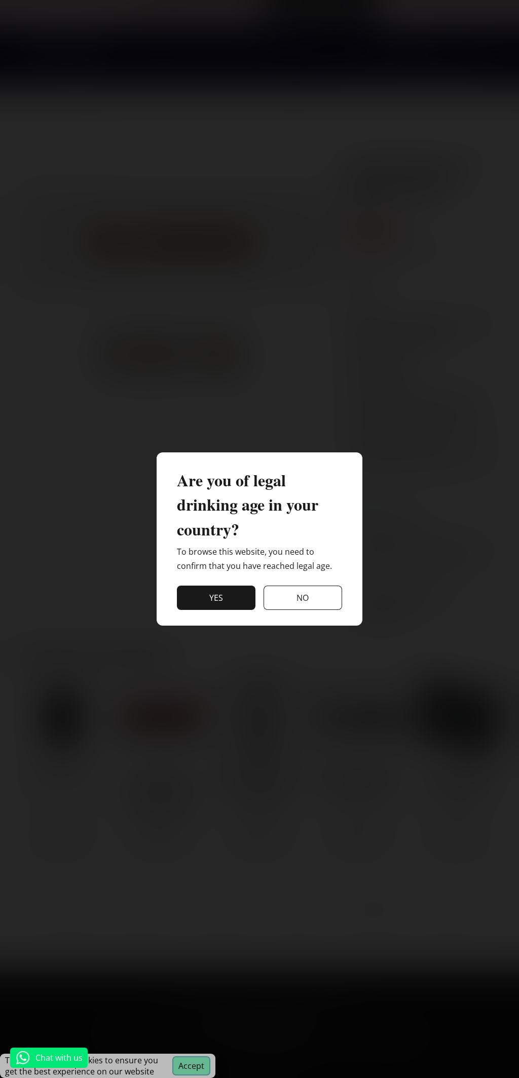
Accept (191, 1065)
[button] (216, 598)
